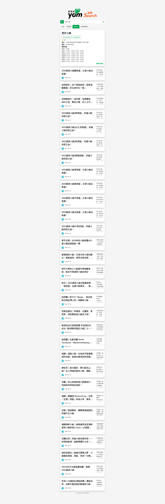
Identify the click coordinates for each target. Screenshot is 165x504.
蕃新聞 (69, 26)
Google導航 (76, 37)
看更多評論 (99, 63)
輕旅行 (76, 26)
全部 (63, 26)
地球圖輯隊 (84, 26)
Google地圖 (66, 37)
